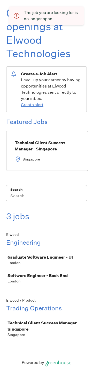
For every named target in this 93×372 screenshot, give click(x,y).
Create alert (32, 104)
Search (16, 189)
